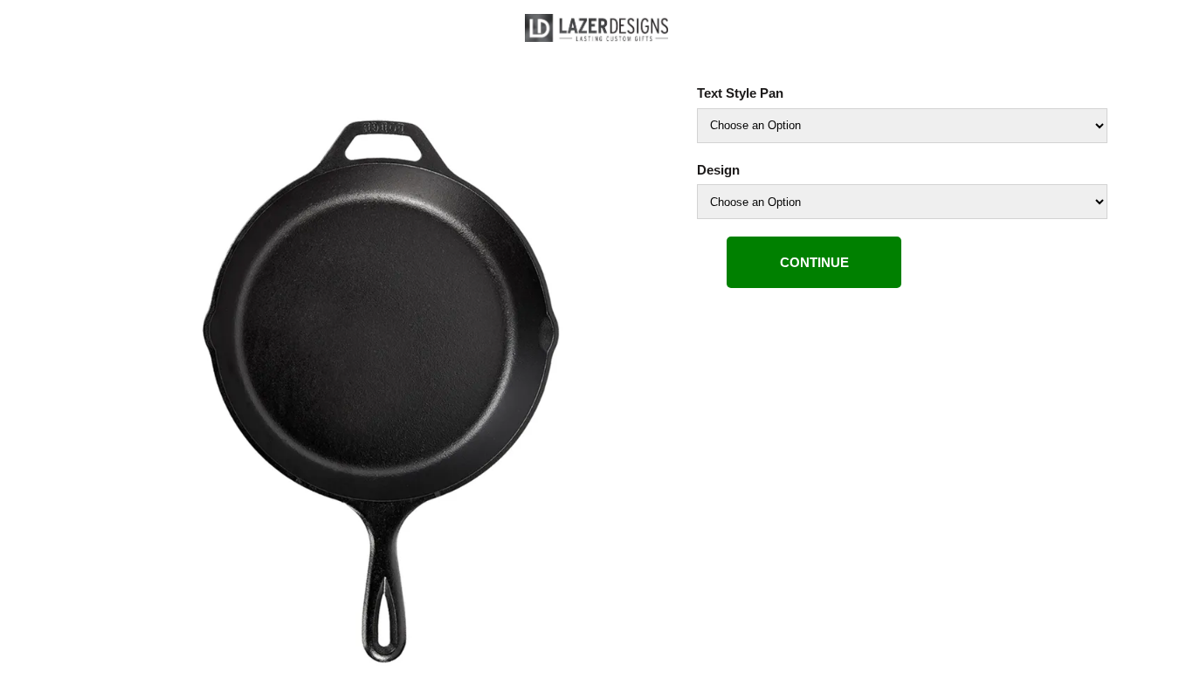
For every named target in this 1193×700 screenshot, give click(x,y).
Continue (814, 262)
